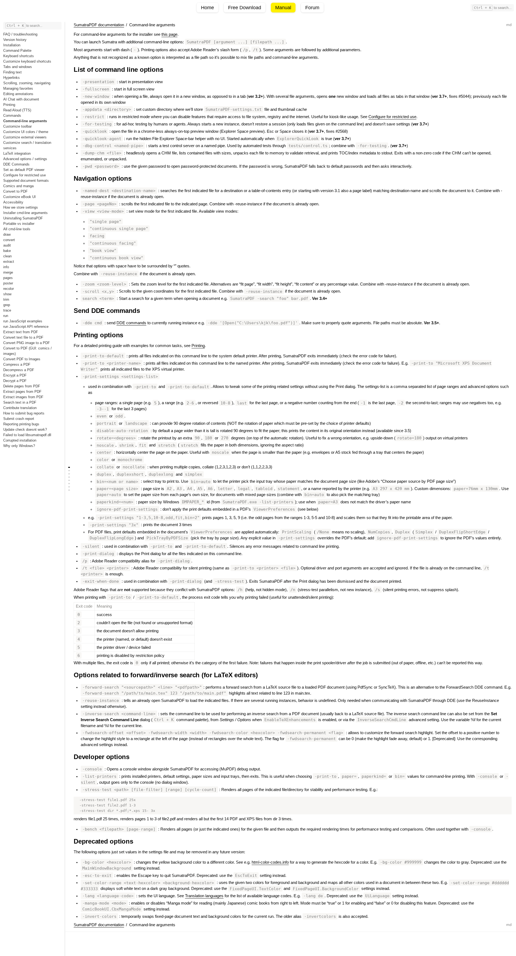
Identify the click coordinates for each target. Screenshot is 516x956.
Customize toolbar (17, 126)
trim (6, 299)
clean (7, 256)
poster (8, 283)
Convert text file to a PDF (23, 337)
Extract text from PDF (20, 332)
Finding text (12, 72)
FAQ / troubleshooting (20, 34)
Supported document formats (26, 181)
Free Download (244, 7)
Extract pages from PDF (22, 392)
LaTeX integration (17, 153)
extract (8, 262)
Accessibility (13, 202)
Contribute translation (20, 408)
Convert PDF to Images (21, 359)
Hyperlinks (11, 78)
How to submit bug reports (23, 413)
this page (169, 34)
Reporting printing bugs (21, 424)
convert (9, 240)
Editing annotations (18, 94)
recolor (8, 289)
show (7, 294)
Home (207, 7)
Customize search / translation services (27, 145)
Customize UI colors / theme (25, 132)
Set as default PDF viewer (23, 170)
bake (7, 251)
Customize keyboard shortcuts (27, 61)
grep (6, 305)
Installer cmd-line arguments (25, 213)
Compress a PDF (16, 364)
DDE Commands (16, 164)
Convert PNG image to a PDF (26, 343)
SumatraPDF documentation (99, 25)
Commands (12, 116)
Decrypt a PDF (15, 381)
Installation (11, 45)
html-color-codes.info (270, 862)
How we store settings (20, 207)
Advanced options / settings (25, 159)
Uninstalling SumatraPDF (23, 218)
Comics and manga (18, 186)
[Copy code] (504, 804)
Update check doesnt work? (25, 429)
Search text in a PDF (19, 402)
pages (8, 278)
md (509, 24)
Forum (312, 7)
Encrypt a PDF (15, 375)
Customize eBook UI (19, 197)
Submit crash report (18, 419)
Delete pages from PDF (21, 386)
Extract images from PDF (23, 397)
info (6, 267)
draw (7, 234)
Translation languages (204, 896)
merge (8, 272)
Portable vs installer (18, 224)
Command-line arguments (25, 121)
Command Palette (17, 50)
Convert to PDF (15, 191)
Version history (15, 40)
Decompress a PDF (18, 370)
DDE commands (131, 323)
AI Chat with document (21, 99)
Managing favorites (18, 88)
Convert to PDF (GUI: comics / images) (27, 351)
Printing (9, 105)
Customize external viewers (25, 137)
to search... (493, 8)
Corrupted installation (19, 440)
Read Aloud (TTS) (17, 110)
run (5, 316)
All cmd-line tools (16, 229)
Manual (283, 7)
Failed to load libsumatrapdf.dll (27, 435)
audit (7, 245)
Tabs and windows (17, 67)
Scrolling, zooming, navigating (26, 83)
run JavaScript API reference (25, 327)
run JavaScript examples (22, 321)
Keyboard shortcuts (18, 56)
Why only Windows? (19, 446)
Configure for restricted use (24, 175)
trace (7, 310)
